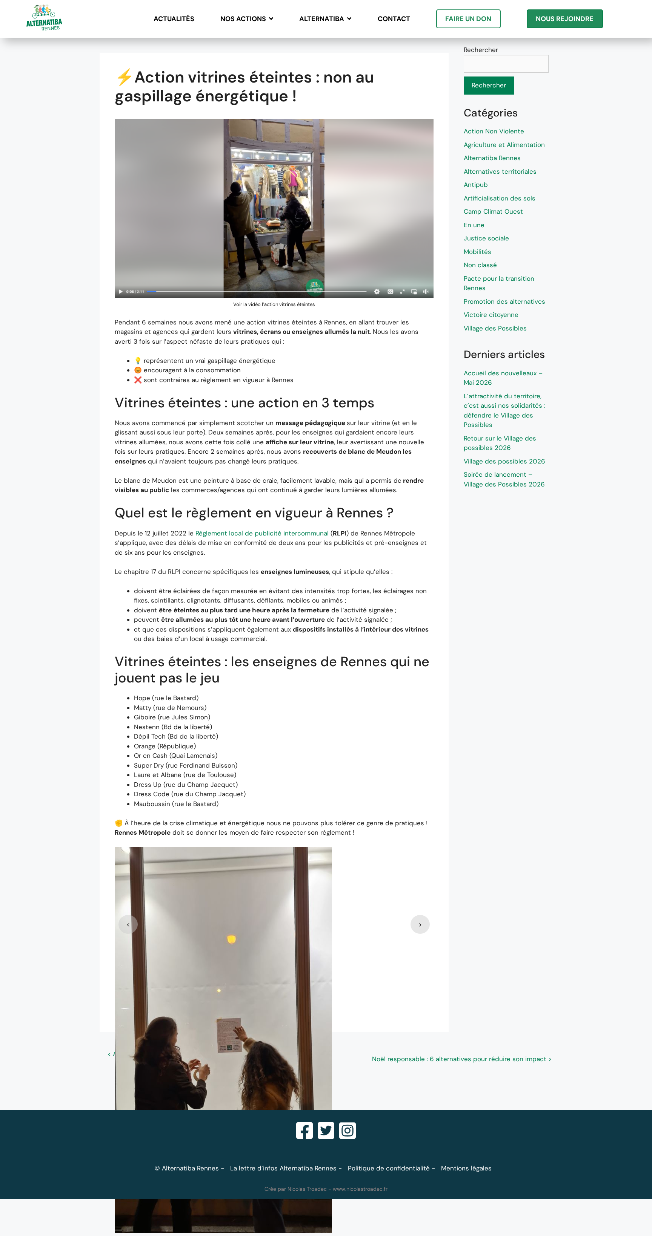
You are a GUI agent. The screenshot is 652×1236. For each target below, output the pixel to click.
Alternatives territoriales (500, 171)
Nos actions (243, 18)
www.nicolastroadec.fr (360, 1189)
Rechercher (481, 50)
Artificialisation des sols (499, 198)
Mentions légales (466, 1168)
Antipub (476, 185)
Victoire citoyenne (491, 315)
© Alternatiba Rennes (187, 1168)
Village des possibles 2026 (504, 461)
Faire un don (468, 18)
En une (474, 225)
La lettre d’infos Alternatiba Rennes (283, 1168)
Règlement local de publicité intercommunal (263, 533)
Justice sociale (486, 238)
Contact (394, 18)
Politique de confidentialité (389, 1168)
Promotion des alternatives (504, 301)
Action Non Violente (494, 131)
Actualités (174, 18)
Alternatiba (321, 18)
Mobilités (477, 252)
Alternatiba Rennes (492, 158)
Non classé (480, 265)
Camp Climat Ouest (493, 211)
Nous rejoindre (565, 18)
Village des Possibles (495, 328)
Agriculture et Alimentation (504, 145)
